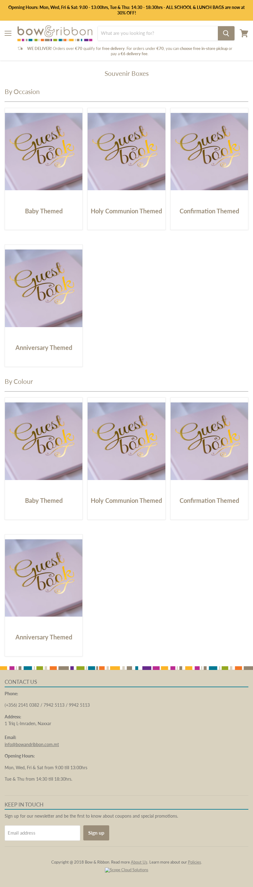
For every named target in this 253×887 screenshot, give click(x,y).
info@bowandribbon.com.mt (32, 744)
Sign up (96, 833)
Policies (194, 862)
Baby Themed (44, 211)
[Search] (226, 33)
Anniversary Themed (43, 347)
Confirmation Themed (209, 211)
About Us (139, 862)
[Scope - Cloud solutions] (126, 869)
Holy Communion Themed (126, 211)
